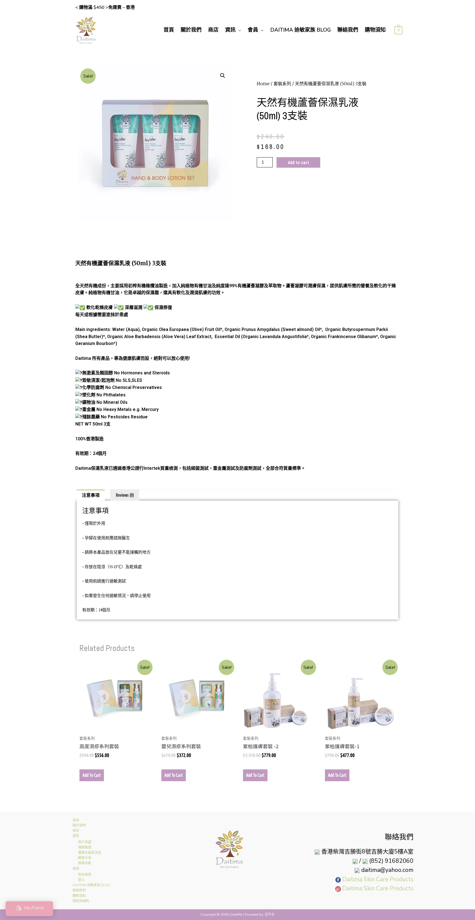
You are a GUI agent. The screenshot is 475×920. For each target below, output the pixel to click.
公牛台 (270, 914)
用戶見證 (84, 842)
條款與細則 (81, 901)
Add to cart (298, 162)
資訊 (230, 30)
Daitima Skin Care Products (377, 879)
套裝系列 (282, 83)
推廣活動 (84, 863)
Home (263, 83)
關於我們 (191, 30)
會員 (253, 30)
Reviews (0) (125, 495)
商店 (213, 30)
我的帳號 (84, 874)
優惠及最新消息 (89, 852)
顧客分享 (84, 858)
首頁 (169, 30)
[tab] (91, 495)
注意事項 (91, 495)
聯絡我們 (347, 30)
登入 (81, 880)
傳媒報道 (84, 847)
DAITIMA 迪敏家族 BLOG (300, 30)
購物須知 (375, 30)
